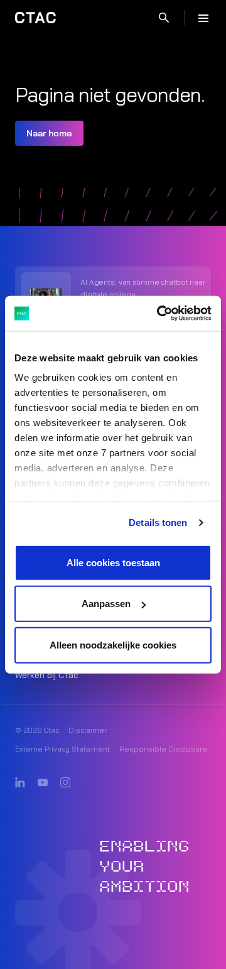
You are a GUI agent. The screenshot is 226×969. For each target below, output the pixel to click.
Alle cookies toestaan (113, 562)
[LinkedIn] (20, 783)
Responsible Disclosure (163, 748)
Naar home (49, 133)
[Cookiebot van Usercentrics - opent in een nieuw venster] (159, 313)
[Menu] (203, 17)
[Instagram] (65, 783)
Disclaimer (87, 730)
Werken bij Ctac (46, 675)
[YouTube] (43, 783)
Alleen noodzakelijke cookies (113, 644)
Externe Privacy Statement (62, 748)
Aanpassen (106, 603)
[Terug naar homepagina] (35, 17)
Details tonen (158, 522)
